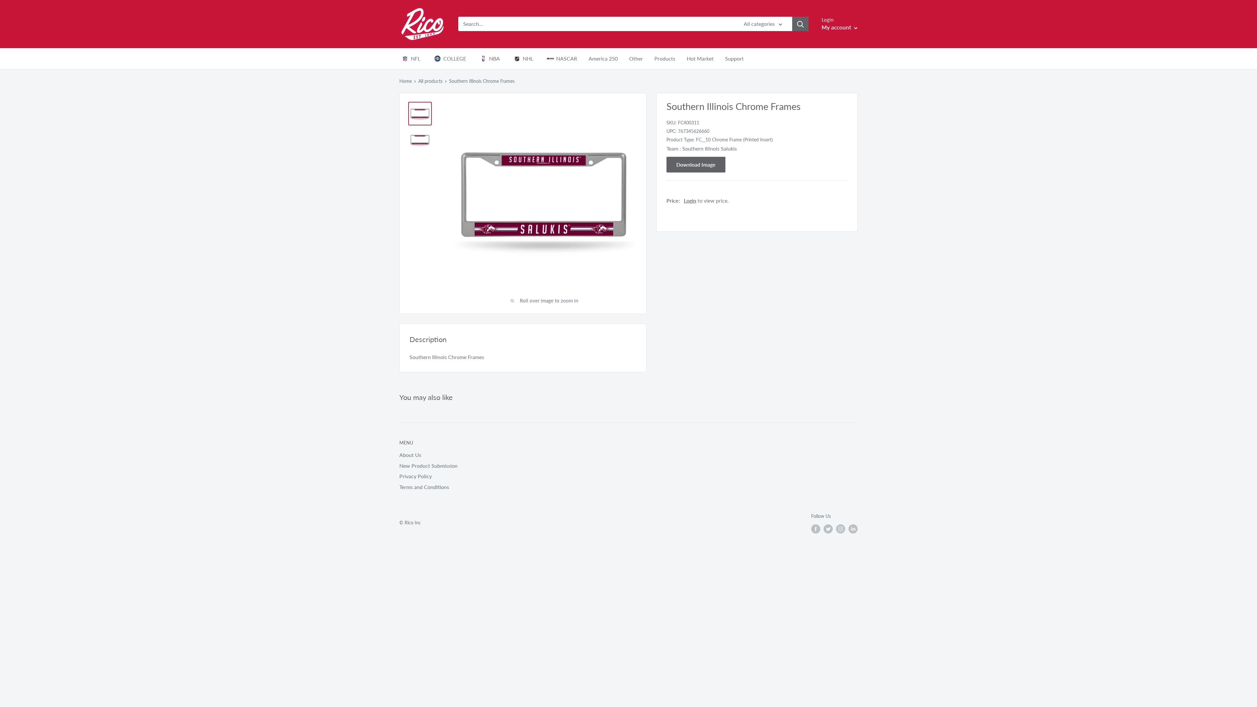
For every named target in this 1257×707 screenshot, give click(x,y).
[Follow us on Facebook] (815, 528)
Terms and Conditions (424, 487)
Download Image (696, 164)
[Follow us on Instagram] (840, 528)
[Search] (800, 24)
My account (837, 27)
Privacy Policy (415, 476)
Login (690, 200)
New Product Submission (428, 465)
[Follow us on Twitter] (828, 528)
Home (405, 81)
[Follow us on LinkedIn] (853, 528)
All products (430, 81)
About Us (410, 455)
